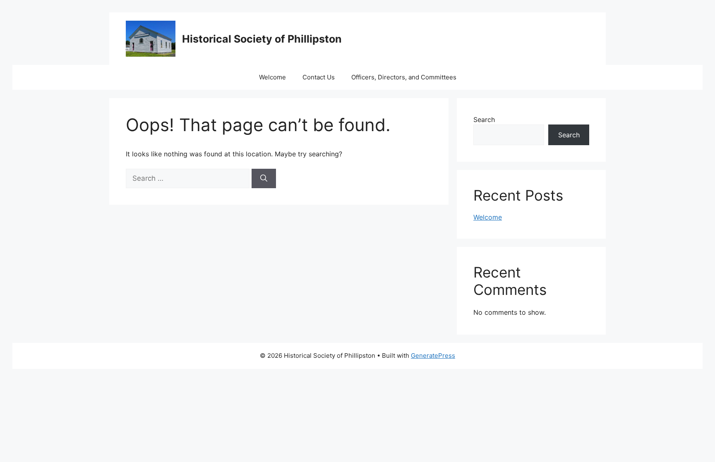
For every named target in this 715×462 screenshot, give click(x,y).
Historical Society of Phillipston (262, 39)
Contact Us (318, 77)
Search (484, 119)
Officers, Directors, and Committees (403, 77)
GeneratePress (433, 355)
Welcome (272, 77)
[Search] (264, 179)
